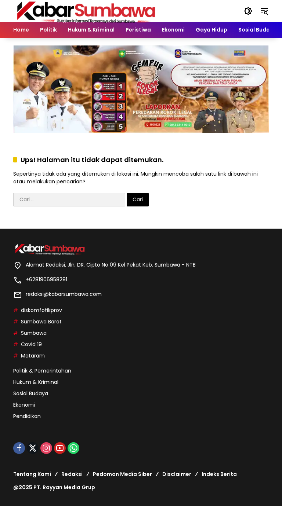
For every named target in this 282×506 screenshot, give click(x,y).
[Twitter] (33, 448)
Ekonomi (24, 404)
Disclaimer (176, 474)
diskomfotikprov (41, 310)
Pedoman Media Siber (122, 474)
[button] (248, 11)
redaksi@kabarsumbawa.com (64, 294)
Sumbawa (34, 333)
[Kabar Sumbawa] (86, 10)
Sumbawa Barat (41, 321)
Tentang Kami (32, 474)
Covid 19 (31, 344)
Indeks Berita (219, 474)
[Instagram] (46, 448)
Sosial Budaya (30, 393)
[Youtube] (60, 448)
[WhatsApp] (73, 448)
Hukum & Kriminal (35, 382)
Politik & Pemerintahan (42, 370)
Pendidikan (27, 416)
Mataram (33, 355)
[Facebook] (19, 448)
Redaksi (72, 474)
